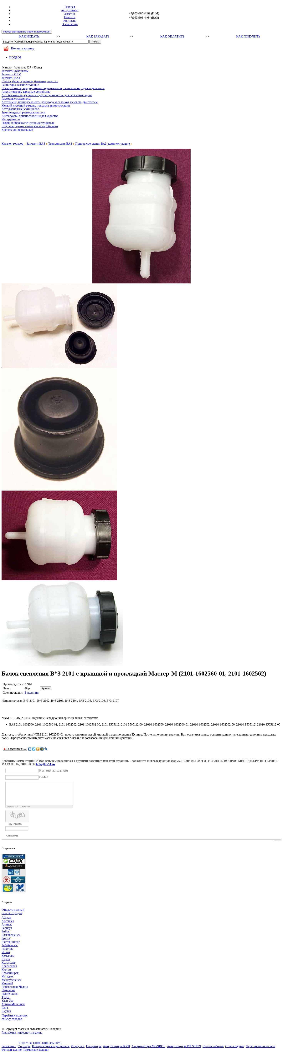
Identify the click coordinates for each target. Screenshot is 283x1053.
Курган (6, 969)
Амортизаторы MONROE (148, 1046)
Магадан (7, 976)
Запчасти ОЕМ (11, 74)
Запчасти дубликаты (15, 70)
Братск (6, 938)
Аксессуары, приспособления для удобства (30, 115)
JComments (276, 841)
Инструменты (11, 119)
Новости (69, 17)
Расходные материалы (16, 98)
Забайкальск (10, 945)
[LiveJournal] (46, 748)
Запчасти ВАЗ (11, 77)
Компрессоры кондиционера (50, 1046)
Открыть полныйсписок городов (13, 911)
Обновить (15, 824)
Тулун (5, 997)
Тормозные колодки (36, 1049)
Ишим (6, 952)
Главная (69, 6)
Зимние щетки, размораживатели (23, 112)
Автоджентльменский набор (20, 109)
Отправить (12, 835)
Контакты (69, 20)
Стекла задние (234, 1046)
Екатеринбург (11, 941)
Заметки (69, 13)
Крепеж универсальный (17, 129)
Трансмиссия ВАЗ (60, 143)
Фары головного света (260, 1046)
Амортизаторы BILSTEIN (184, 1046)
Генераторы (93, 1046)
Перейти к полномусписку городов (15, 1017)
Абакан (6, 917)
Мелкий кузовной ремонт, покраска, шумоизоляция (36, 105)
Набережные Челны (15, 986)
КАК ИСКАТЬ (29, 36)
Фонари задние (12, 1049)
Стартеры (24, 1046)
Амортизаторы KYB (116, 1046)
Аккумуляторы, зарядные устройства (26, 91)
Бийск (6, 931)
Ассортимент (70, 10)
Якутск (6, 1011)
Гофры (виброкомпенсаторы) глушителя (28, 122)
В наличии (31, 692)
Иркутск (7, 948)
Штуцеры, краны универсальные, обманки (30, 126)
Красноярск (9, 966)
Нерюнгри (8, 990)
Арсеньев (8, 921)
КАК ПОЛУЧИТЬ (248, 36)
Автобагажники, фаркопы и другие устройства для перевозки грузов (47, 95)
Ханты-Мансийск (13, 1004)
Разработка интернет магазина (22, 1032)
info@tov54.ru (45, 764)
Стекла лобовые (213, 1046)
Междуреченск (11, 979)
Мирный (7, 983)
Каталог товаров (12, 143)
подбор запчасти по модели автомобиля (26, 31)
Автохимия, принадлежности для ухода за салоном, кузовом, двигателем (50, 102)
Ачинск (7, 924)
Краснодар (9, 962)
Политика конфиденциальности (40, 1042)
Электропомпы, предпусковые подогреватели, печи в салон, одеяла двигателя (53, 88)
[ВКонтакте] (30, 748)
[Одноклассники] (38, 748)
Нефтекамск (10, 993)
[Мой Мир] (42, 748)
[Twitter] (34, 748)
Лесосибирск (10, 973)
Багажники (9, 1046)
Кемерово (8, 955)
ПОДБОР (15, 57)
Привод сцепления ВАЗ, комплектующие (102, 143)
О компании (70, 24)
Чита (5, 1007)
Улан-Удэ (7, 1000)
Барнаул (7, 928)
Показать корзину (22, 48)
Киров (6, 959)
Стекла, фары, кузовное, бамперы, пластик (30, 81)
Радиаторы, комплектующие (20, 84)
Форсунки (78, 1046)
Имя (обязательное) (53, 770)
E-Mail (43, 777)
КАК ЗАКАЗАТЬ (97, 36)
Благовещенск (11, 934)
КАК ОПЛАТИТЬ (172, 36)
